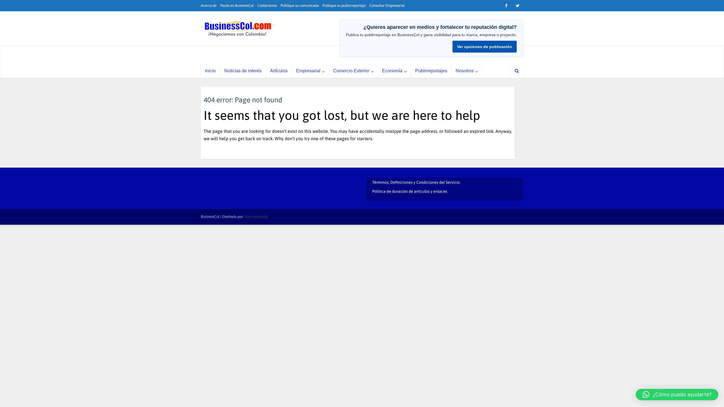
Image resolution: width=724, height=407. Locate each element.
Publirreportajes (431, 70)
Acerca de (209, 5)
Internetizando (256, 217)
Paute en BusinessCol (237, 5)
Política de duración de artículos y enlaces (409, 191)
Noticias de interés (243, 70)
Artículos (279, 70)
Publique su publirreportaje (344, 5)
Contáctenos (267, 5)
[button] (677, 394)
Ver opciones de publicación (484, 46)
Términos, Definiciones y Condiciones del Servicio (416, 182)
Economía (392, 70)
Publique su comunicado (300, 5)
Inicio (210, 70)
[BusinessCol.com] (238, 29)
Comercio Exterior (351, 70)
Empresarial (308, 70)
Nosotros (465, 70)
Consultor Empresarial (387, 5)
